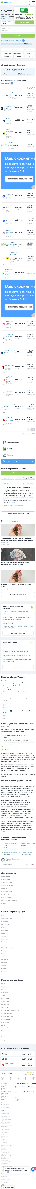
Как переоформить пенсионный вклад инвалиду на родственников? (17, 660)
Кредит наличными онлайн (13, 94)
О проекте (4, 1083)
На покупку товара (9, 322)
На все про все (9, 391)
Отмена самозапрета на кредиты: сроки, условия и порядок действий (18, 626)
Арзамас (3, 1034)
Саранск (3, 965)
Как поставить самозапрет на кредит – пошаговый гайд (14, 622)
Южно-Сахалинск (6, 948)
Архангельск (5, 945)
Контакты (3, 1101)
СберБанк (4, 984)
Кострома (4, 962)
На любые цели (9, 206)
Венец (3, 1025)
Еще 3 (5, 278)
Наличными (29, 53)
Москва (3, 915)
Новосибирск (5, 921)
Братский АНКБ (6, 1019)
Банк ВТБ (4, 989)
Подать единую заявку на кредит (11, 40)
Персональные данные (5, 1098)
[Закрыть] (33, 8)
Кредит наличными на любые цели (9, 132)
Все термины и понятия (18, 633)
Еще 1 (5, 412)
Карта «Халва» (8, 119)
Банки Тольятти (6, 681)
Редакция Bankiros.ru (12, 859)
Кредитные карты (7, 478)
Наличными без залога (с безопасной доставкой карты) (13, 257)
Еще (29, 56)
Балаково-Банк (5, 1031)
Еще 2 (5, 342)
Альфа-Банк (5, 986)
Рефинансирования (7, 891)
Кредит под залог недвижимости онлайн (9, 272)
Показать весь (5, 18)
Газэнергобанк (5, 1022)
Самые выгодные (6, 882)
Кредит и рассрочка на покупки (9, 418)
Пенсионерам (5, 876)
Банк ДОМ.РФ (5, 998)
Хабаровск (4, 930)
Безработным (5, 879)
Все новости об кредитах (18, 594)
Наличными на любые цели (9, 336)
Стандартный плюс (9, 366)
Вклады (25, 478)
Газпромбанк (5, 992)
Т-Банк (3, 995)
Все (5, 49)
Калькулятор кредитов (22, 691)
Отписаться (4, 1093)
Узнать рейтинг (24, 22)
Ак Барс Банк (5, 1004)
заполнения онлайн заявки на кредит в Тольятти (16, 755)
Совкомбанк (5, 1001)
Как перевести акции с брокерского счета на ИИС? (16, 656)
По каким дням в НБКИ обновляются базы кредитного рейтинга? (16, 652)
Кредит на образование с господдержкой (13, 144)
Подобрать (18, 35)
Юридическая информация (5, 1095)
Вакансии (3, 1089)
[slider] (1, 25)
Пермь (3, 933)
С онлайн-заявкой (6, 897)
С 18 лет (3, 903)
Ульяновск (4, 939)
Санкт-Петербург (6, 918)
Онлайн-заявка (27, 49)
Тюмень (3, 936)
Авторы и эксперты (3, 1087)
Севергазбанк (5, 1028)
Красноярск (5, 942)
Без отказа (19, 56)
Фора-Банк (4, 1007)
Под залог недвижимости (9, 900)
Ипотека (18, 478)
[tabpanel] (18, 494)
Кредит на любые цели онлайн (9, 378)
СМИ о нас (4, 1085)
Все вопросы (18, 666)
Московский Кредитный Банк (10, 1010)
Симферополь (5, 951)
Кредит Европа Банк (7, 1016)
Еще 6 (5, 265)
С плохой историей (7, 885)
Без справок (7, 56)
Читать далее (11, 502)
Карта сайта (4, 1102)
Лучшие (14, 49)
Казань (3, 927)
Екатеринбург (5, 924)
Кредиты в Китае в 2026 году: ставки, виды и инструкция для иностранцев (16, 618)
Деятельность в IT (6, 1104)
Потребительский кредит (9, 107)
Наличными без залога (9, 195)
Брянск (3, 971)
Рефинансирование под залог (12, 53)
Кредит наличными (9, 231)
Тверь (3, 956)
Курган (3, 1037)
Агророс (3, 1040)
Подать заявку (5, 83)
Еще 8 (5, 372)
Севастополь (5, 953)
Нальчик (3, 968)
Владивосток (5, 959)
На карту (4, 888)
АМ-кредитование (7, 1013)
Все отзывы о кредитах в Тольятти (18, 513)
